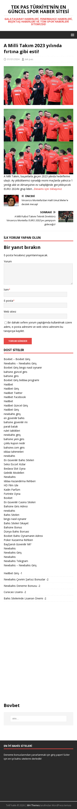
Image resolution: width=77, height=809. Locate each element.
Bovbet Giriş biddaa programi (21, 380)
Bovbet (8, 498)
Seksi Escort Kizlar (15, 464)
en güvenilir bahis (14, 418)
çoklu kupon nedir (14, 443)
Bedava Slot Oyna (14, 468)
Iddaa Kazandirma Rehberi (20, 481)
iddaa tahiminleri (14, 451)
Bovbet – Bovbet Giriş (17, 359)
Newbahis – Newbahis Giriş (20, 363)
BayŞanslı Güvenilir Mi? (17, 544)
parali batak (11, 426)
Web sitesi (10, 311)
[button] (72, 34)
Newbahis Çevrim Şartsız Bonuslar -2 (26, 579)
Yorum (8, 261)
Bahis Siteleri (11, 515)
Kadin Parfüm (12, 489)
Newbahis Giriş (13, 552)
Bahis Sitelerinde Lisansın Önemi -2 (25, 598)
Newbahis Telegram (16, 561)
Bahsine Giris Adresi (16, 506)
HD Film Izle (11, 485)
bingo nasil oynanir (15, 519)
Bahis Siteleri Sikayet (16, 523)
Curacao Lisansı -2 (15, 592)
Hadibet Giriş (11, 388)
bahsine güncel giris (15, 372)
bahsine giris (11, 376)
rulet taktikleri (12, 430)
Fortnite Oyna (12, 494)
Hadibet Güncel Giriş (16, 405)
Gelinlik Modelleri (14, 472)
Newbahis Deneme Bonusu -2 (22, 586)
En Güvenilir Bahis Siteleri (19, 460)
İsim (6, 289)
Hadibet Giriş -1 (13, 573)
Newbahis (10, 477)
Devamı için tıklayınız (48, 189)
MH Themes (33, 805)
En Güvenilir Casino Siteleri (20, 502)
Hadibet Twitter (13, 393)
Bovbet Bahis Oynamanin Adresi (23, 536)
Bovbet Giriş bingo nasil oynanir (23, 367)
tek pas (29, 59)
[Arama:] (38, 718)
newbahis (9, 456)
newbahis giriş (12, 414)
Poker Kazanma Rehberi (18, 540)
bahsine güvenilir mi (15, 422)
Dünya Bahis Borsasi (16, 531)
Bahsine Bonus (13, 527)
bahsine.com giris (14, 447)
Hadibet (8, 384)
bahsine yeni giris (14, 439)
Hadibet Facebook (15, 397)
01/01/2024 (13, 59)
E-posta (8, 300)
